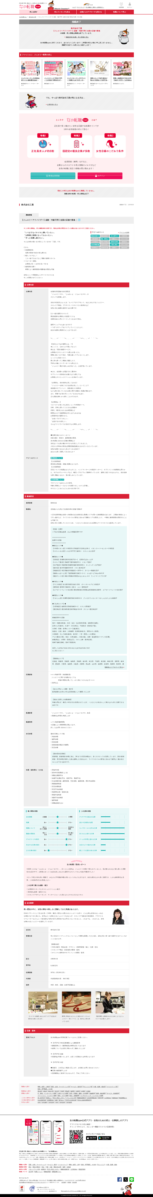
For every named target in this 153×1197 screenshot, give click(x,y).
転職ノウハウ (23, 1171)
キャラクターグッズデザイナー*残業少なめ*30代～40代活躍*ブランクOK (76, 79)
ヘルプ (74, 7)
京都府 (83, 1091)
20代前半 (51, 1102)
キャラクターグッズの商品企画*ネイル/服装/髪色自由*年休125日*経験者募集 (30, 79)
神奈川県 (51, 1091)
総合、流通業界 (74, 1095)
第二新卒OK (41, 1098)
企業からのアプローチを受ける (91, 12)
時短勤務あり (123, 1098)
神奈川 (35, 1167)
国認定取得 (82, 1169)
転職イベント (38, 1171)
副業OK (43, 1169)
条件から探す (23, 1169)
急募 (56, 1100)
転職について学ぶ (119, 12)
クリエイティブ (63, 1164)
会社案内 (63, 1182)
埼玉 (43, 1167)
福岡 (64, 1167)
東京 (30, 1167)
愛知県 (67, 1091)
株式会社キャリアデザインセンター (37, 1182)
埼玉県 (57, 1091)
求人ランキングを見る (62, 12)
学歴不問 (100, 1098)
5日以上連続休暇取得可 (84, 1100)
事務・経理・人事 (74, 1164)
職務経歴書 (47, 1171)
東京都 (40, 1091)
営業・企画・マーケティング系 (60, 1086)
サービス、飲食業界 (113, 1093)
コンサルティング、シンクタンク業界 (91, 1095)
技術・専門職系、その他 (45, 1089)
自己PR (31, 1171)
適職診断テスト (56, 1171)
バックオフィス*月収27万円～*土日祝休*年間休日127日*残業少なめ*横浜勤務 (53, 79)
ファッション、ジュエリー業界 (47, 1095)
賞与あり (61, 1100)
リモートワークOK (34, 1169)
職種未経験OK (81, 1098)
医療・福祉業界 (101, 1093)
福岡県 (73, 1091)
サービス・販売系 (76, 1086)
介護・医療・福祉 (111, 1164)
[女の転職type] (23, 1182)
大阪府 (45, 1091)
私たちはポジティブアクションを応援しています (73, 1191)
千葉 (47, 1167)
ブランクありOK (71, 1098)
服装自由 (115, 1098)
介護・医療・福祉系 (99, 1086)
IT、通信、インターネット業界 (47, 1093)
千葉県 (62, 1091)
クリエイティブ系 (112, 1086)
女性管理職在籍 (92, 1098)
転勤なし (49, 1098)
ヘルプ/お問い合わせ (80, 1180)
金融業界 (92, 1093)
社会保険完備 (42, 1100)
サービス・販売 (52, 1164)
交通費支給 (50, 1100)
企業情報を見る (52, 104)
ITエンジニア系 (87, 1086)
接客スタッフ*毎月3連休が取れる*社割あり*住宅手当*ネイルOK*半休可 (99, 79)
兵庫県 (78, 1091)
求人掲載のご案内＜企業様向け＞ (95, 7)
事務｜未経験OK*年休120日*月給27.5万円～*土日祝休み (122, 79)
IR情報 (69, 1182)
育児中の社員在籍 (70, 1100)
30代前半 (62, 1102)
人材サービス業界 (62, 1093)
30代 (56, 1102)
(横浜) (38, 1167)
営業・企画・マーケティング (37, 1164)
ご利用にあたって (23, 1180)
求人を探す (33, 12)
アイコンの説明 (124, 232)
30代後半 (69, 1102)
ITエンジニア (101, 1164)
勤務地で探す (23, 1167)
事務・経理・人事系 (44, 1086)
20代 (39, 1102)
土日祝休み (107, 1098)
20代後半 (44, 1102)
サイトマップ (80, 7)
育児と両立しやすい (59, 1098)
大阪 (51, 1167)
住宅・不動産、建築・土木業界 (78, 1093)
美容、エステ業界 (63, 1095)
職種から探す (23, 1164)
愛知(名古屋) (57, 1167)
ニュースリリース (69, 1180)
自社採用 (74, 1182)
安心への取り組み (33, 1180)
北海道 (88, 1091)
